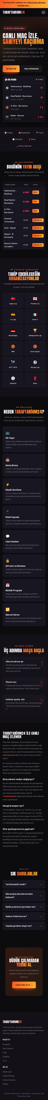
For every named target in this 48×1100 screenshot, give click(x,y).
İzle (35, 192)
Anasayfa (6, 1044)
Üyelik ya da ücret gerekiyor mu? (24, 906)
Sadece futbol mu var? (24, 916)
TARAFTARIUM (14, 12)
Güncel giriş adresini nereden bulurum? (24, 895)
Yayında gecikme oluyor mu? (24, 926)
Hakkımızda (7, 1072)
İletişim (5, 1084)
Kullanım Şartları (9, 1080)
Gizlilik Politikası (9, 1076)
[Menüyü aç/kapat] (43, 12)
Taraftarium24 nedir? (24, 884)
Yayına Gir (11, 69)
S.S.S (5, 1061)
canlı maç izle (9, 755)
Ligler (5, 1052)
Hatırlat (38, 220)
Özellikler (6, 1056)
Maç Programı (31, 69)
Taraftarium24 (9, 796)
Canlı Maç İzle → (24, 985)
